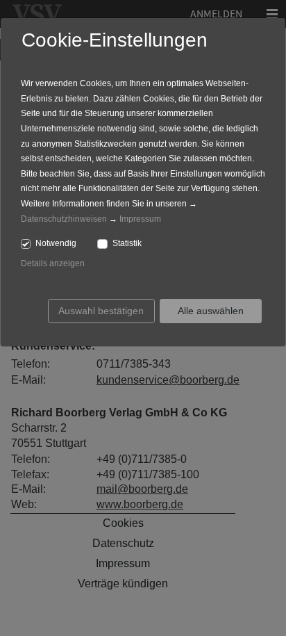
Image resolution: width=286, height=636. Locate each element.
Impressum (140, 219)
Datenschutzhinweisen (64, 219)
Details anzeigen (53, 263)
